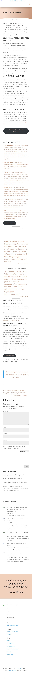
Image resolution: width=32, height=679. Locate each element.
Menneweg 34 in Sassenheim (11, 320)
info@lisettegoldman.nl (12, 625)
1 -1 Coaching (10, 643)
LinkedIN (9, 634)
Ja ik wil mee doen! (10, 223)
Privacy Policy (10, 654)
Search (26, 466)
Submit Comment (24, 451)
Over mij (9, 651)
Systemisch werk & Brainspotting (20, 532)
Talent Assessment (17, 553)
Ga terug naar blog (16, 460)
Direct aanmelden (9, 355)
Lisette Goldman (12, 670)
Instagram (15, 631)
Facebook (9, 631)
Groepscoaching (11, 646)
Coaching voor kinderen (13, 649)
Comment (6, 411)
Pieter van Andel (23, 264)
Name (5, 427)
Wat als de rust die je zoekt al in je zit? (12, 486)
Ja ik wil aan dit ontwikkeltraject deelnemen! (16, 130)
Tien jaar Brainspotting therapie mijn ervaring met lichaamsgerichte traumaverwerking (17, 509)
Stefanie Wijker (24, 296)
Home (8, 640)
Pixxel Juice (19, 668)
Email (5, 433)
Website (5, 440)
